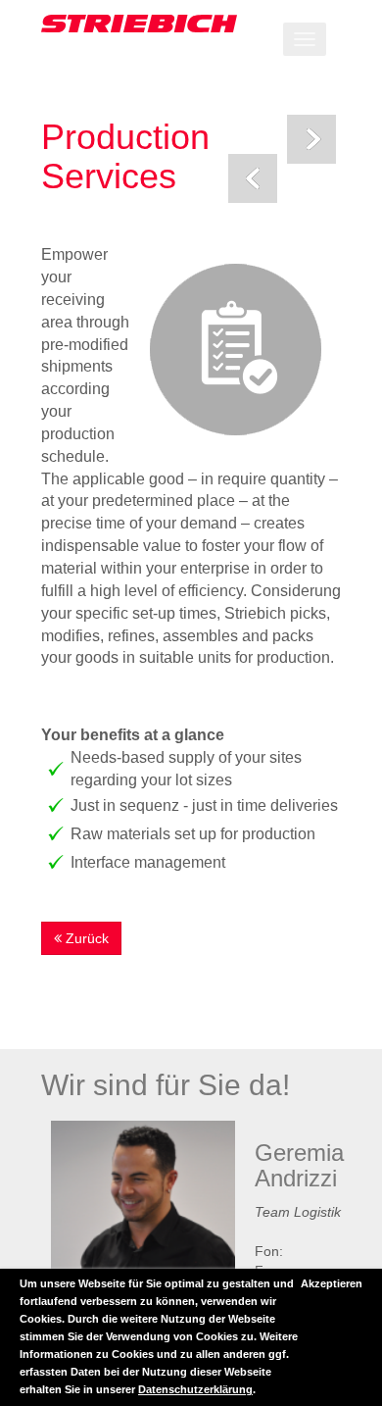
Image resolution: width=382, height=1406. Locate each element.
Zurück (85, 938)
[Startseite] (191, 23)
